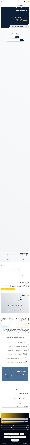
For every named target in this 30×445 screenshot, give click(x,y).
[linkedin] (3, 443)
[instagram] (5, 443)
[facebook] (1, 443)
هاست (13, 425)
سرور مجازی (27, 427)
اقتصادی (13, 37)
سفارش (15, 161)
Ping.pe (2, 288)
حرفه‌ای (17, 37)
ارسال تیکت (15, 418)
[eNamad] (22, 434)
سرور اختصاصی (12, 427)
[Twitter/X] (2, 443)
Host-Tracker (7, 288)
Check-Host (12, 288)
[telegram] (4, 443)
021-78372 (15, 421)
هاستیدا (28, 5)
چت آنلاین (15, 419)
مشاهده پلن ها (25, 20)
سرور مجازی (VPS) (25, 5)
